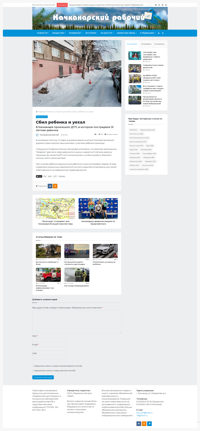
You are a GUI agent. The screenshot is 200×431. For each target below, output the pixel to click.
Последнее (132, 44)
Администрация (147, 130)
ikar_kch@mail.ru (144, 413)
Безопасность (136, 134)
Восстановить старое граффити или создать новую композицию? (153, 88)
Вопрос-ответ (136, 145)
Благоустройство (138, 142)
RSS (45, 176)
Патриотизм (136, 161)
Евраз (134, 149)
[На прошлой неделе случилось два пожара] (76, 251)
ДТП (55, 176)
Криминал (135, 157)
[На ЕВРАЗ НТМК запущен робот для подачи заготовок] (134, 78)
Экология (147, 165)
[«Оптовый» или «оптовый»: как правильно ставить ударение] (134, 55)
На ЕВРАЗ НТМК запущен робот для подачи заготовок (152, 77)
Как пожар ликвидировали (76, 286)
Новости (42, 33)
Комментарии (161, 44)
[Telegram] (155, 5)
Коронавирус (149, 153)
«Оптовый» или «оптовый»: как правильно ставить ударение (151, 55)
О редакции (147, 33)
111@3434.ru (142, 415)
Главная (42, 112)
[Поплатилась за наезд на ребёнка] (105, 251)
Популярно (146, 44)
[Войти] (166, 5)
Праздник (150, 161)
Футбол (134, 165)
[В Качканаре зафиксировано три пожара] (48, 275)
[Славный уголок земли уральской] (134, 68)
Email (35, 345)
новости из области (139, 169)
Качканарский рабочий (49, 135)
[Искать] (163, 33)
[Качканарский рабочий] (100, 18)
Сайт (34, 353)
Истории (90, 33)
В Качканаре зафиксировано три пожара (45, 288)
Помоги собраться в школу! (82, 5)
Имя (35, 336)
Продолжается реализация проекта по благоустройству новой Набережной (152, 100)
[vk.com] (162, 5)
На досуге (106, 33)
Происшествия (63, 112)
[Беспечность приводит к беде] (48, 251)
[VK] (50, 186)
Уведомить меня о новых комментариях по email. (58, 366)
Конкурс (134, 153)
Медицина (148, 157)
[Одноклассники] (159, 5)
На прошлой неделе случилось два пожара (74, 263)
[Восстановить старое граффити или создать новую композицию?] (134, 89)
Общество (58, 33)
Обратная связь (126, 33)
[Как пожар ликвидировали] (76, 275)
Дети (50, 176)
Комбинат (75, 33)
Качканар (62, 176)
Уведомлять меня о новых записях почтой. (55, 371)
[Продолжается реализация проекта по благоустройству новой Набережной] (134, 100)
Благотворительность (139, 138)
